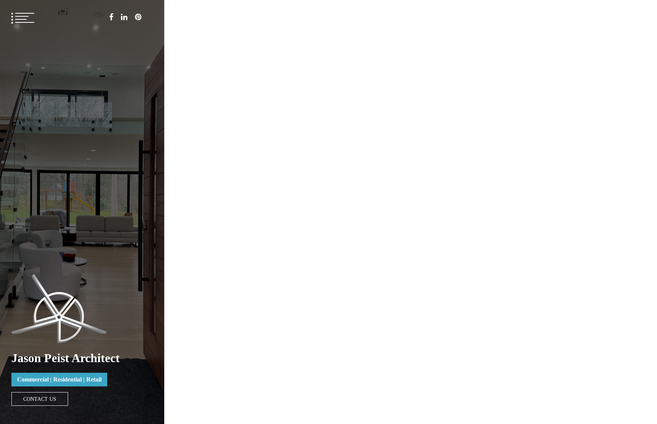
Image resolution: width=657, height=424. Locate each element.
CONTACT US (39, 399)
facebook (111, 17)
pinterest (138, 17)
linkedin (124, 17)
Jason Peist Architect (65, 358)
